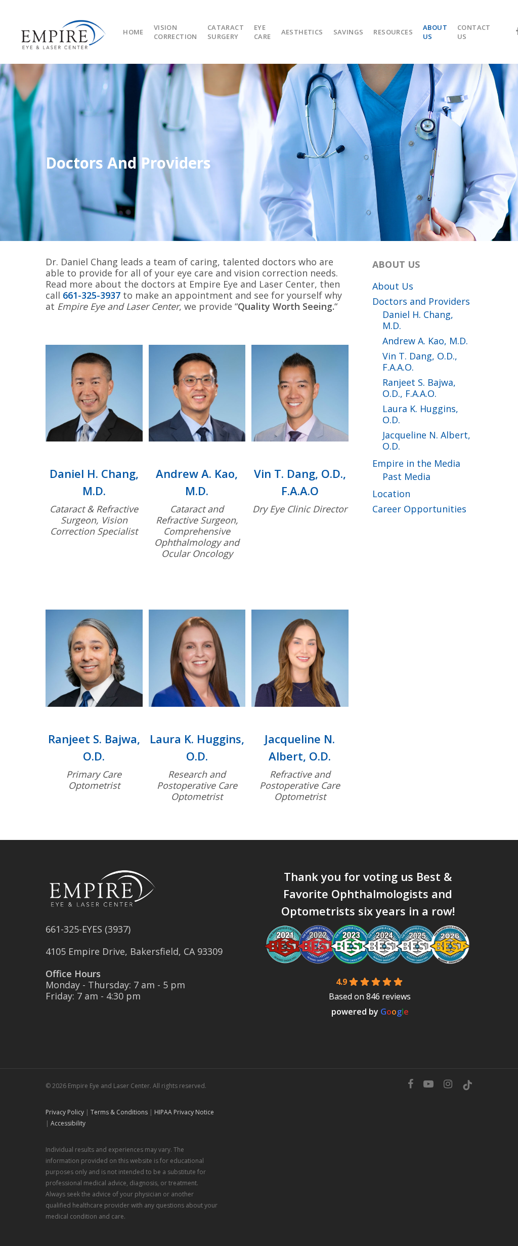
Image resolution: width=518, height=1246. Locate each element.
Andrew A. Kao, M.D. (425, 340)
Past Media (406, 476)
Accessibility (68, 1123)
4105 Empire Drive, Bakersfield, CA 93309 (134, 951)
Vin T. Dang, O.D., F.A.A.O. (419, 361)
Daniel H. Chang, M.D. (417, 320)
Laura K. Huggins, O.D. (420, 414)
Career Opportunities (419, 508)
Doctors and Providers (421, 301)
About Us (392, 286)
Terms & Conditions (119, 1112)
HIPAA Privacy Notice (184, 1112)
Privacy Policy (65, 1112)
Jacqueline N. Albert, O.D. (426, 440)
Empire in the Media (416, 463)
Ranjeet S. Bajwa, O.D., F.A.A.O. (419, 388)
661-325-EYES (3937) (88, 929)
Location (391, 493)
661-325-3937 (91, 295)
